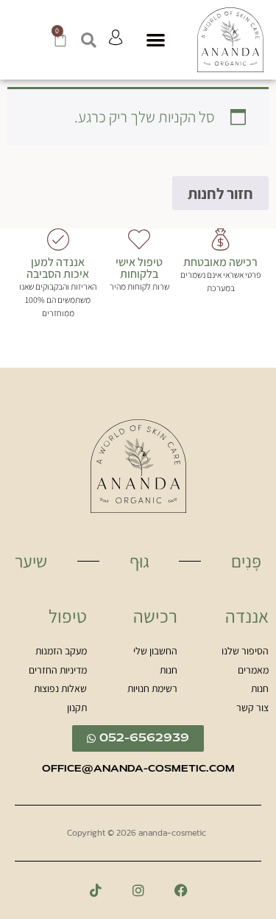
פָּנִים (246, 561)
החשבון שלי (155, 651)
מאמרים (253, 670)
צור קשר (252, 708)
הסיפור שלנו (245, 651)
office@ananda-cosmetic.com (138, 769)
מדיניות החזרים (58, 670)
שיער (31, 561)
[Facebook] (181, 890)
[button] (156, 40)
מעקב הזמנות (61, 651)
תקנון (77, 708)
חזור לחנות (220, 193)
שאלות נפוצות (60, 689)
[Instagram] (138, 890)
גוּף (139, 561)
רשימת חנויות (152, 689)
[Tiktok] (95, 890)
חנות (260, 689)
